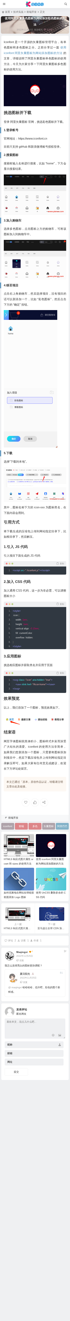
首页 (7, 11)
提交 (16, 1071)
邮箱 (9, 1053)
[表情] (53, 1035)
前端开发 (32, 11)
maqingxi (22, 952)
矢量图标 (49, 826)
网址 (9, 1062)
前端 (21, 826)
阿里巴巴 (62, 826)
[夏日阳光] (35, 4)
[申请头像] (61, 1010)
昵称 (9, 1044)
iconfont (7, 826)
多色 (35, 826)
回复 (22, 960)
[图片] (60, 1035)
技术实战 (18, 11)
